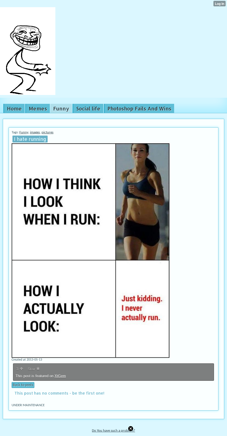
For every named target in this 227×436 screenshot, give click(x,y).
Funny (23, 132)
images (35, 132)
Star (32, 369)
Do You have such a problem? (113, 430)
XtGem (60, 376)
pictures (47, 132)
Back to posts (23, 385)
